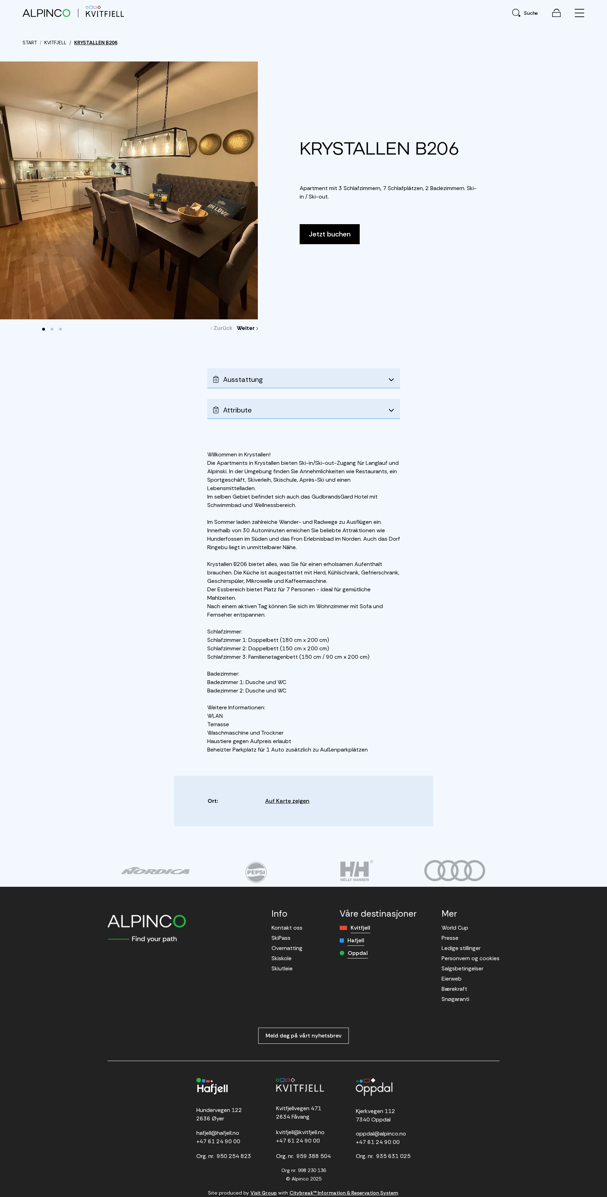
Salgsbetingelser (462, 968)
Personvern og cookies (471, 958)
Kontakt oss (287, 927)
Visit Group (263, 1193)
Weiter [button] (247, 328)
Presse (450, 938)
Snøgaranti (455, 999)
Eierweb (452, 978)
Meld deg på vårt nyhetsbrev (303, 1035)
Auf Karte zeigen (287, 801)
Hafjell (355, 940)
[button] (43, 329)
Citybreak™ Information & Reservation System (343, 1193)
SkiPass (281, 938)
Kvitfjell (360, 927)
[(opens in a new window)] (155, 870)
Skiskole (282, 958)
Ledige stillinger (461, 948)
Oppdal (358, 953)
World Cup (455, 927)
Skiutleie (282, 968)
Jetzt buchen (330, 234)
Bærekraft (454, 989)
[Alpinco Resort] (46, 13)
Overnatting (287, 948)
